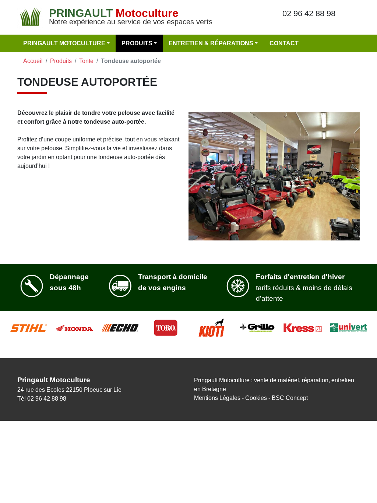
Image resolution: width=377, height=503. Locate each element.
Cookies (256, 398)
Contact (284, 43)
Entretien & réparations (211, 43)
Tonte (86, 61)
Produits (136, 43)
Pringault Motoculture (64, 43)
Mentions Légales (217, 398)
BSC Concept (290, 398)
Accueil (33, 61)
